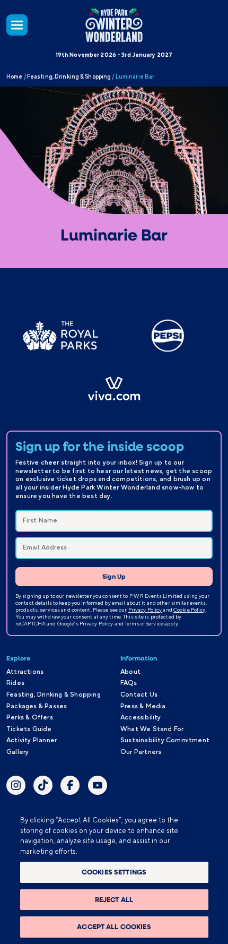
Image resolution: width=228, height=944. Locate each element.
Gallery (17, 752)
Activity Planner (31, 740)
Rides (15, 682)
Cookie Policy (189, 609)
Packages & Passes (36, 706)
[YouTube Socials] (97, 786)
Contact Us (138, 694)
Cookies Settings (114, 872)
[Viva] (114, 388)
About (130, 671)
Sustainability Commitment (164, 740)
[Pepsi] (167, 336)
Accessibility (140, 717)
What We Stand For (151, 729)
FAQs (128, 682)
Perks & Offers (29, 717)
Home (14, 76)
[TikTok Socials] (42, 786)
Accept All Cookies (114, 926)
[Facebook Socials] (70, 786)
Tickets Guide (29, 729)
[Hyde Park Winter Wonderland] (114, 25)
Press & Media (143, 706)
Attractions (24, 671)
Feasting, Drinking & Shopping (69, 76)
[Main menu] (17, 25)
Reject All (114, 899)
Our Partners (140, 752)
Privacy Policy (145, 609)
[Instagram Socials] (15, 786)
